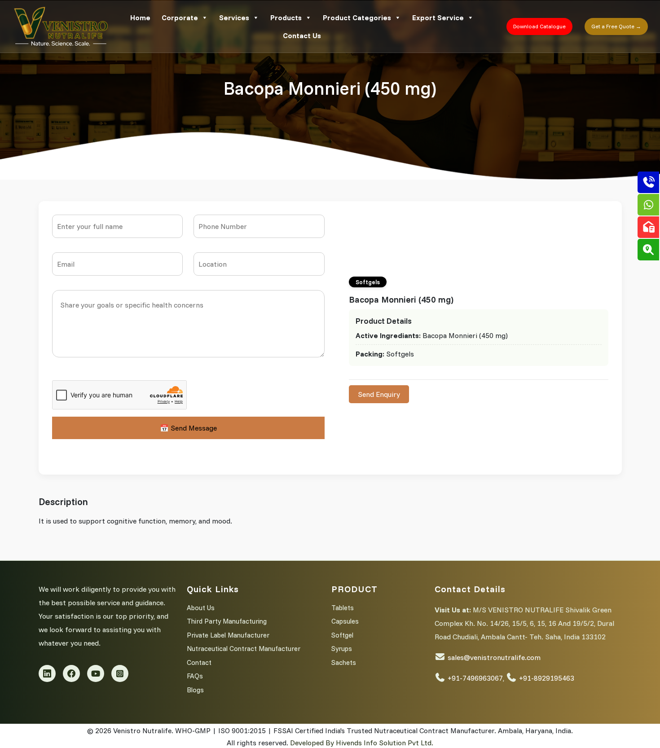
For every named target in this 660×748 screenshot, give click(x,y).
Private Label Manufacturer (228, 635)
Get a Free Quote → (616, 26)
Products (286, 17)
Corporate (180, 17)
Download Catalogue (539, 26)
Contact (199, 662)
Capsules (345, 621)
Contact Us (302, 35)
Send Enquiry (379, 394)
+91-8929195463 (546, 677)
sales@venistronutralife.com (494, 657)
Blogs (195, 690)
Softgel (342, 635)
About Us (201, 607)
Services (234, 17)
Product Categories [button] (357, 17)
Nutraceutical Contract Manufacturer (243, 648)
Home (140, 17)
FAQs (195, 676)
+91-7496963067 (475, 677)
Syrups (341, 648)
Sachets (343, 662)
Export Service (438, 17)
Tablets (342, 607)
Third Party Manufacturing (227, 621)
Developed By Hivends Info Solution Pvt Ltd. (361, 742)
